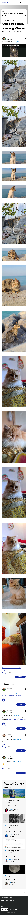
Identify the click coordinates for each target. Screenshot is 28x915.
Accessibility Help (6, 897)
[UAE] (5, 2)
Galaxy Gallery (17, 42)
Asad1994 (11, 809)
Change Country (14, 909)
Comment (20, 677)
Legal (2, 906)
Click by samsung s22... (13, 801)
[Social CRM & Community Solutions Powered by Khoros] (21, 892)
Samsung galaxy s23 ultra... (13, 826)
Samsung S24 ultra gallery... (14, 852)
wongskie (11, 859)
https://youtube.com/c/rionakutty (11, 668)
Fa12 (10, 883)
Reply (20, 704)
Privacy (3, 903)
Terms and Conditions (7, 900)
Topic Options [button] (23, 15)
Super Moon (12, 876)
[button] (23, 38)
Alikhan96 (11, 834)
